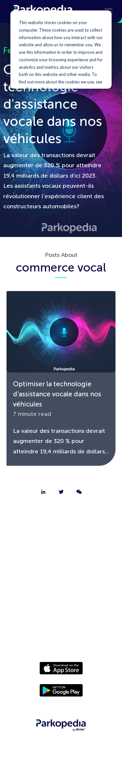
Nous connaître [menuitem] (61, 514)
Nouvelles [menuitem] (61, 599)
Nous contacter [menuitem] (61, 531)
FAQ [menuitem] (61, 565)
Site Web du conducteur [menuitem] (61, 582)
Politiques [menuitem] (61, 616)
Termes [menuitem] (61, 633)
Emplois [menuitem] (61, 548)
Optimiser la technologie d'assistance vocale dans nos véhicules (57, 394)
